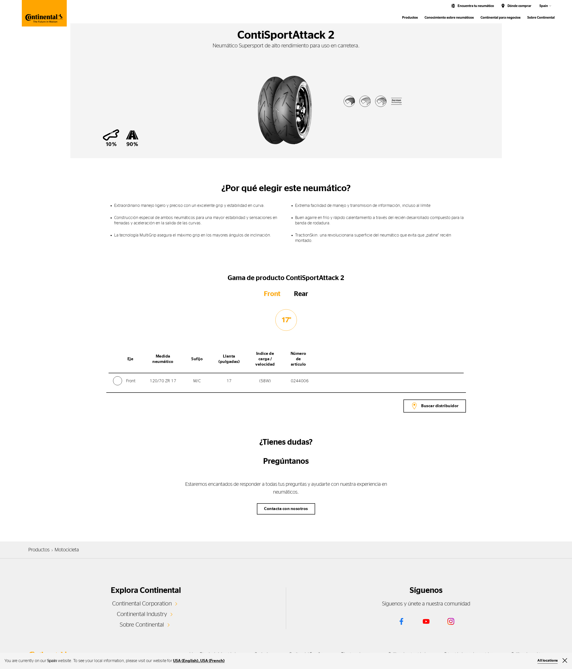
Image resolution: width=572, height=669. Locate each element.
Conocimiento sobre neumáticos (449, 17)
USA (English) (185, 661)
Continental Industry (142, 614)
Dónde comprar (519, 6)
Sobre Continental (142, 625)
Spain (543, 6)
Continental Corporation (142, 604)
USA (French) (212, 661)
